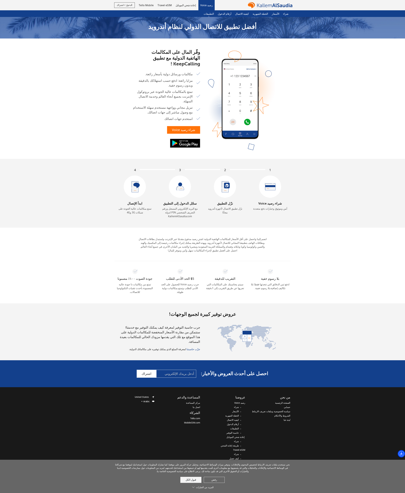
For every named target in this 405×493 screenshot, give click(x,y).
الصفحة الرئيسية (282, 402)
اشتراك (146, 373)
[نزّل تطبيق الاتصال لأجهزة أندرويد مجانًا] (185, 143)
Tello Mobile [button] (146, 5)
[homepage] (269, 5)
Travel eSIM (239, 449)
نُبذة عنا (287, 419)
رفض (214, 479)
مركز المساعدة (193, 402)
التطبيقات (234, 428)
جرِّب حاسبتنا (193, 349)
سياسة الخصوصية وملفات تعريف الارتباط (271, 411)
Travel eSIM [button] (164, 5)
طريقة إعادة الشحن (230, 445)
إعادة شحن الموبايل (235, 437)
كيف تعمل (234, 458)
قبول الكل (191, 479)
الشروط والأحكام (282, 415)
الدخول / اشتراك (124, 4)
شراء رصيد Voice (183, 130)
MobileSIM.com (192, 422)
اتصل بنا (196, 407)
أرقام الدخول (224, 14)
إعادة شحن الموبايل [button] (186, 5)
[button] (206, 5)
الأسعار (275, 14)
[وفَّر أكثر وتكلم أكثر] (246, 337)
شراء (285, 14)
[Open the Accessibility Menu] (401, 453)
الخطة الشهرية (260, 14)
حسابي (287, 407)
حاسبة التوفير (232, 432)
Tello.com (195, 418)
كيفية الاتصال (242, 14)
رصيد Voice (239, 402)
